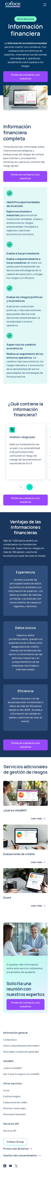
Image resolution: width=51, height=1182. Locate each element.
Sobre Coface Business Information (21, 1045)
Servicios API (9, 1130)
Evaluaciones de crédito (15, 1102)
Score (6, 1090)
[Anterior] (21, 487)
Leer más (36, 818)
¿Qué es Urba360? (12, 1068)
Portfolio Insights (12, 1096)
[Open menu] (44, 5)
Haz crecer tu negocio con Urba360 (21, 1074)
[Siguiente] (29, 487)
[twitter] (16, 1166)
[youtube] (10, 1166)
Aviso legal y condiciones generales (21, 1051)
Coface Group (15, 1141)
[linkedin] (4, 1166)
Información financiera (14, 1114)
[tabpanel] (27, 254)
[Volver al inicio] (12, 4)
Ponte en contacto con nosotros (25, 76)
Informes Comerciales (14, 1108)
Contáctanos (10, 1039)
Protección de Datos (16, 1148)
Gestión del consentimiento (20, 1155)
